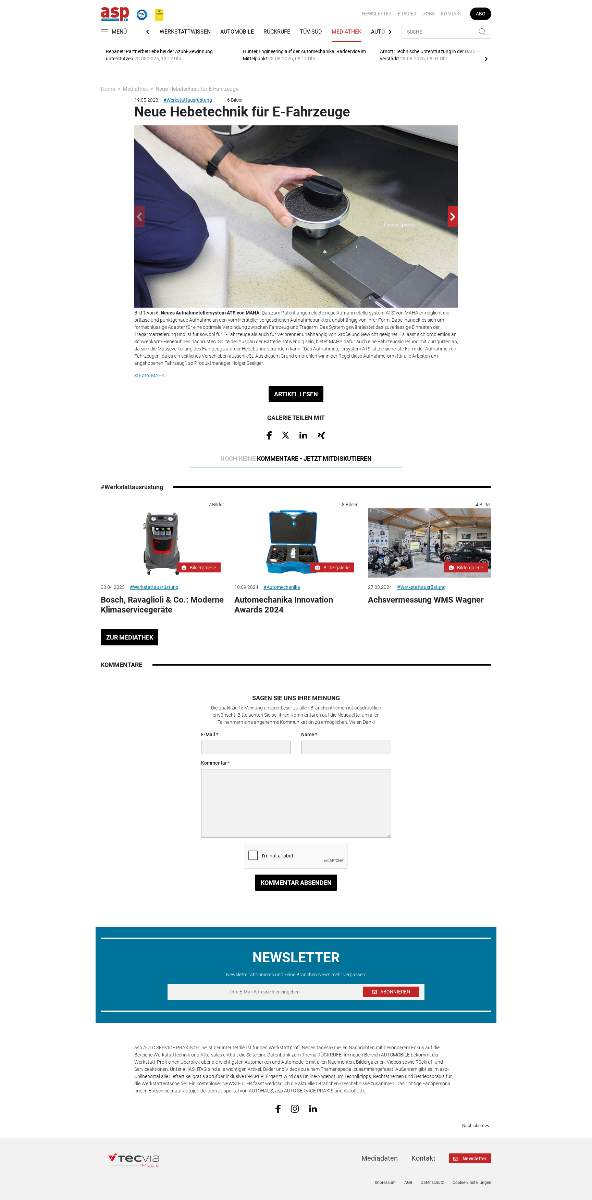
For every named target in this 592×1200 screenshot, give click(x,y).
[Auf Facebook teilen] (269, 435)
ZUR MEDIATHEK (129, 637)
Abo (480, 13)
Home (108, 89)
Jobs (429, 13)
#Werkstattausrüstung (187, 100)
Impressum (385, 1182)
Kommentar (214, 763)
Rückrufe (276, 31)
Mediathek (346, 31)
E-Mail (208, 734)
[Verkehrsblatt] (156, 13)
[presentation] (486, 58)
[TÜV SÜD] (140, 13)
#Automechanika (281, 587)
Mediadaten (379, 1158)
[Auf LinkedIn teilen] (303, 434)
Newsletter (377, 13)
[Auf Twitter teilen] (285, 434)
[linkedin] (313, 1108)
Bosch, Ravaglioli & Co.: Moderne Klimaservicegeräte (162, 605)
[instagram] (295, 1108)
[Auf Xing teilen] (321, 434)
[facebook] (278, 1108)
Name (307, 734)
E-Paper (407, 13)
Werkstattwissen (185, 31)
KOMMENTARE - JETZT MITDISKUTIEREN (296, 458)
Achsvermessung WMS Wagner (426, 600)
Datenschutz (432, 1182)
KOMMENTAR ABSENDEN (296, 882)
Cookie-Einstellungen (472, 1182)
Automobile (237, 31)
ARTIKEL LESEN (296, 394)
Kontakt (451, 13)
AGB (408, 1182)
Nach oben (472, 1125)
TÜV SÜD (311, 31)
